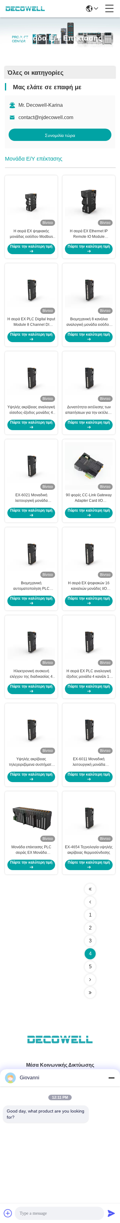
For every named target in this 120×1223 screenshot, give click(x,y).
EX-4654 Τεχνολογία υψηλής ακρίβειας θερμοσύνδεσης (89, 850)
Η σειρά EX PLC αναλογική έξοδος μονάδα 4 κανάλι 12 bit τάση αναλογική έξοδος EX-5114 (88, 674)
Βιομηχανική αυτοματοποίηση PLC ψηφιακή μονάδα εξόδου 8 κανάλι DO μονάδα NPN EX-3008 (31, 586)
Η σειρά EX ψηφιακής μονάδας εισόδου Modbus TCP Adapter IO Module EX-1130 (31, 234)
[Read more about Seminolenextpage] (90, 889)
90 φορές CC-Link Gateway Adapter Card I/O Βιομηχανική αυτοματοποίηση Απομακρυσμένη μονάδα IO (89, 498)
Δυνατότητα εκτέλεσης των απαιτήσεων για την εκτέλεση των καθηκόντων (88, 410)
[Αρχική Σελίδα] (60, 1046)
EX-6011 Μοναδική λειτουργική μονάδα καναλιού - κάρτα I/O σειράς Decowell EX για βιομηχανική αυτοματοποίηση (88, 762)
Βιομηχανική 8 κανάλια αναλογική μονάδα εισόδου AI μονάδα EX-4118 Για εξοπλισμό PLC (88, 322)
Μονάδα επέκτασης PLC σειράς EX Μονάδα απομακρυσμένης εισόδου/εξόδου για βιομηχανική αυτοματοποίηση (31, 850)
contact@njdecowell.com (45, 117)
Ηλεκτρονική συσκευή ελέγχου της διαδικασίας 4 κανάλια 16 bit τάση (31, 674)
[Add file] (8, 1213)
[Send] (111, 1213)
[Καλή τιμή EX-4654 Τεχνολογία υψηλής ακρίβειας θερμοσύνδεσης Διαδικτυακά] (89, 818)
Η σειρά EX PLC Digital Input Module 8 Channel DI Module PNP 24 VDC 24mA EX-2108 (31, 322)
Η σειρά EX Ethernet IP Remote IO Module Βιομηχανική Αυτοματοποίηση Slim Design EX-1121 (89, 234)
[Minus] (111, 1077)
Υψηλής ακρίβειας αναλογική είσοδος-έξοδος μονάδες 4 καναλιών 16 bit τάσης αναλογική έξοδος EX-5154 (31, 410)
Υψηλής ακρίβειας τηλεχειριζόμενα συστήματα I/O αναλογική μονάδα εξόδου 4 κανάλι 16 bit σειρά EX (31, 762)
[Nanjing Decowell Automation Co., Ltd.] (25, 8)
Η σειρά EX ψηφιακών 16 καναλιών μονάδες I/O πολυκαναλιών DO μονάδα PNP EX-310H (89, 586)
